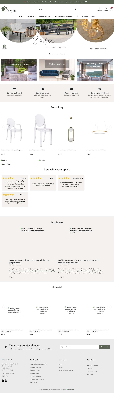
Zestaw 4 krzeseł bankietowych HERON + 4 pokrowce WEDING (41, 331)
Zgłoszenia (90, 374)
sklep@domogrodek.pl (8, 373)
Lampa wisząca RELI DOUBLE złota (67, 150)
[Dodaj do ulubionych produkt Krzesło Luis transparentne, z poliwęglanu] (25, 114)
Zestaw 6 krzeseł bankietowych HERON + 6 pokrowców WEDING (98, 331)
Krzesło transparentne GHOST (37, 150)
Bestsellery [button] (57, 107)
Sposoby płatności (35, 376)
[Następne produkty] (109, 127)
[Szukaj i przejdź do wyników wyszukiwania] (75, 9)
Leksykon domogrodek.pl (66, 370)
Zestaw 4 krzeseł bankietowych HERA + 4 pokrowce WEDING (11, 331)
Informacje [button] (62, 360)
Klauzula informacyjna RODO (38, 364)
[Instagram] (6, 380)
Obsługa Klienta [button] (36, 360)
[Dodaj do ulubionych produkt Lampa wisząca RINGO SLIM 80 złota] (111, 114)
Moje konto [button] (91, 360)
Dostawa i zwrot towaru (37, 379)
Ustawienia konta (92, 371)
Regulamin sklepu (35, 370)
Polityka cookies (34, 373)
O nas (60, 364)
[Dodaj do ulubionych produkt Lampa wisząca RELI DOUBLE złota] (82, 114)
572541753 (5, 376)
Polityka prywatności (36, 367)
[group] (57, 35)
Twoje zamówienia (92, 365)
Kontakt (61, 367)
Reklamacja (33, 382)
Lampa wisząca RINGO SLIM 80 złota (96, 150)
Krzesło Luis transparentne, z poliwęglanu (11, 150)
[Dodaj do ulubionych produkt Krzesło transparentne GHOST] (54, 114)
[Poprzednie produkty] (4, 127)
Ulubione (89, 368)
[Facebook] (3, 380)
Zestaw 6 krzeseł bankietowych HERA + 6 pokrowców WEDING (68, 331)
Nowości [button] (57, 287)
